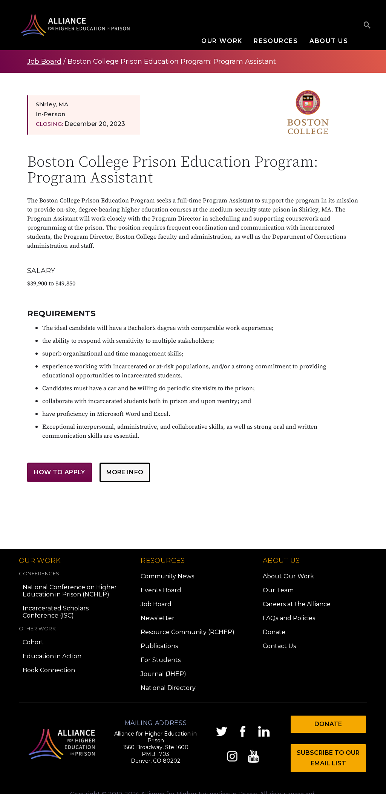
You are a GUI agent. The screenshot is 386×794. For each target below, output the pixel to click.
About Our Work (288, 576)
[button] (227, 41)
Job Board (44, 61)
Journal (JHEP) (163, 674)
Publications (159, 646)
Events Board (161, 590)
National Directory (168, 687)
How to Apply (59, 472)
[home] (75, 25)
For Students (161, 660)
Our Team (278, 590)
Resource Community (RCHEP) (187, 632)
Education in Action (52, 656)
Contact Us (279, 646)
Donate (274, 632)
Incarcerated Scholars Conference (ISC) (56, 612)
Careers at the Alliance (297, 604)
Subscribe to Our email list (328, 758)
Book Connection (49, 670)
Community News (167, 576)
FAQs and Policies (289, 618)
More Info (125, 472)
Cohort (33, 642)
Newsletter (158, 618)
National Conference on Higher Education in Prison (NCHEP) (70, 591)
